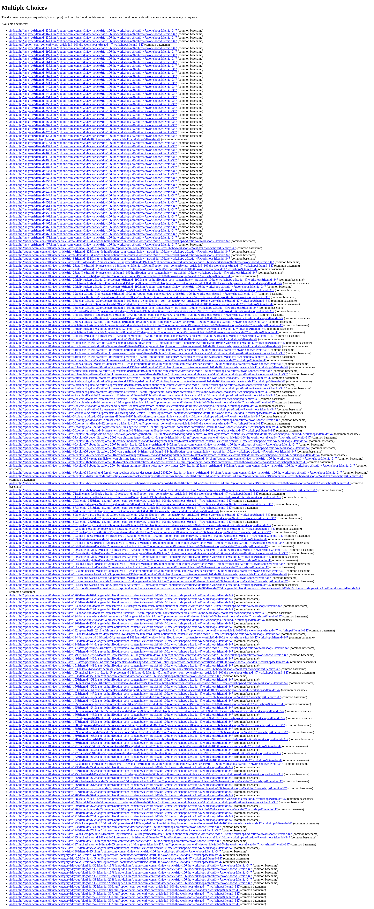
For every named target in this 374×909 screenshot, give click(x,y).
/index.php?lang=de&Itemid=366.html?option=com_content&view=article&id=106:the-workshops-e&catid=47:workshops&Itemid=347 (93, 72)
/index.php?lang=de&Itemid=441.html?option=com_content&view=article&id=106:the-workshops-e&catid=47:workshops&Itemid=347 (93, 83)
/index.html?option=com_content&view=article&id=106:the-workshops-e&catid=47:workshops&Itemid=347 (76, 44)
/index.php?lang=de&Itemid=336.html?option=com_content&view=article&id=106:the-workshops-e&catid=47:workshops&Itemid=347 (93, 65)
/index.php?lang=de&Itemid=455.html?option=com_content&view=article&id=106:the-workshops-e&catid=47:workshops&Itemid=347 (93, 104)
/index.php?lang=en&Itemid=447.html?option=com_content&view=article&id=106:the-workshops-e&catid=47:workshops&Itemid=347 (93, 192)
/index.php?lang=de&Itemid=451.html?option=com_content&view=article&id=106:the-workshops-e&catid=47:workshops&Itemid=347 (93, 97)
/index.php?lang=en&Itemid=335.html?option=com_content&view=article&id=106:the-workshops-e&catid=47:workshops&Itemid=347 (93, 170)
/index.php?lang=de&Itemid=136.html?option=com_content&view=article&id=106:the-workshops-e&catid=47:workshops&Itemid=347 (93, 30)
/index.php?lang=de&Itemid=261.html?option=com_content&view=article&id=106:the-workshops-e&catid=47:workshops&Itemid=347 (93, 62)
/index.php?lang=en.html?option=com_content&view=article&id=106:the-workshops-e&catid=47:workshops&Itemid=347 (84, 139)
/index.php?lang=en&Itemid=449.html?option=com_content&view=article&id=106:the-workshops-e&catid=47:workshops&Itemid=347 (93, 199)
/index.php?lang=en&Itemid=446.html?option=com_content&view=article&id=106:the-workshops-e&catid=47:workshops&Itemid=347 (93, 188)
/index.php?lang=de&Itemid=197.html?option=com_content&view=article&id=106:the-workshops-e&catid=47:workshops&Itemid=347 (93, 55)
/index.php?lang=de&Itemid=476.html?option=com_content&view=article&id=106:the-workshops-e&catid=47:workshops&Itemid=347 (93, 142)
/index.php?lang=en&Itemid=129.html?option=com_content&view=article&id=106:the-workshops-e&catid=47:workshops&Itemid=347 (93, 135)
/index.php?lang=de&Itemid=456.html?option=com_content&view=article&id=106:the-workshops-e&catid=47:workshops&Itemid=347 (93, 107)
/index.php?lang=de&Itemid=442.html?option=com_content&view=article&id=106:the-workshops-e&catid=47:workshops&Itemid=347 (93, 86)
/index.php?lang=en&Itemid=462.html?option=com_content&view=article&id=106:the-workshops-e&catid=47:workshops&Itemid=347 (93, 209)
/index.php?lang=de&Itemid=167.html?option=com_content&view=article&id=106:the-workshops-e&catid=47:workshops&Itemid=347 (93, 34)
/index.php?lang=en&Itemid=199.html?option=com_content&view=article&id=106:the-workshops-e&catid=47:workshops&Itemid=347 (93, 163)
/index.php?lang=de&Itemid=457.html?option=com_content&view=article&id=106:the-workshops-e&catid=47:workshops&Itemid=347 (93, 114)
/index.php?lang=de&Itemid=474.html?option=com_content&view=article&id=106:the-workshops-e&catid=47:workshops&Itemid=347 (93, 132)
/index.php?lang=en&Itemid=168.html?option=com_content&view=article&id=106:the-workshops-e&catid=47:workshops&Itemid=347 (93, 153)
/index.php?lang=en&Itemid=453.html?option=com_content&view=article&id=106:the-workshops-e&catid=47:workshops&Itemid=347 (93, 213)
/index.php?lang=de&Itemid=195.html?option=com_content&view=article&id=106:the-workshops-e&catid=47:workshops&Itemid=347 (93, 51)
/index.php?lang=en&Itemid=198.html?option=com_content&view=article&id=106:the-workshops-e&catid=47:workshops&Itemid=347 (93, 160)
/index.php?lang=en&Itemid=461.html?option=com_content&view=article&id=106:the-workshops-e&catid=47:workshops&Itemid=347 (93, 206)
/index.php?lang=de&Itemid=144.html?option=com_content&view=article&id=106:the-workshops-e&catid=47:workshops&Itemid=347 (93, 41)
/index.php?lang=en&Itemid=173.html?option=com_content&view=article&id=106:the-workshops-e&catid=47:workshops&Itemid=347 (93, 156)
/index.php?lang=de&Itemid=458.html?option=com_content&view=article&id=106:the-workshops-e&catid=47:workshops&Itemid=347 (93, 111)
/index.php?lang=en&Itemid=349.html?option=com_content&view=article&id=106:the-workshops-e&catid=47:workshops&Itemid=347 (93, 178)
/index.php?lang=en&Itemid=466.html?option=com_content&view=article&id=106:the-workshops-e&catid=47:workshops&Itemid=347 (93, 227)
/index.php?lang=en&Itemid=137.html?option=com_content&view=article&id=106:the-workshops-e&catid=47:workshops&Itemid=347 (93, 146)
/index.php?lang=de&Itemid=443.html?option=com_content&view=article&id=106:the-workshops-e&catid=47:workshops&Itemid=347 (93, 90)
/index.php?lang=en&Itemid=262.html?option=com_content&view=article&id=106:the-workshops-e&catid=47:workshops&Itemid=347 (93, 167)
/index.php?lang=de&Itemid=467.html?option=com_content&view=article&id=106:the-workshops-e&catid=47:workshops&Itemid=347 (93, 125)
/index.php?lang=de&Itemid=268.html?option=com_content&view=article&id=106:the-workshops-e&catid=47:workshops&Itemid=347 (93, 69)
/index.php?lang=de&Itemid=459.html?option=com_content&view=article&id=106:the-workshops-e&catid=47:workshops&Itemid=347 (93, 118)
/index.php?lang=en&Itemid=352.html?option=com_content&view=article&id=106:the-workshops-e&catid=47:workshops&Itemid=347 (93, 185)
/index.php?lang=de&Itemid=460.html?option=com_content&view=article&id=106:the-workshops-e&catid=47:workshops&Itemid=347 (93, 121)
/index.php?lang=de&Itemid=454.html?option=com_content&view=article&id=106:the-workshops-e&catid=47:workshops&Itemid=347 (93, 100)
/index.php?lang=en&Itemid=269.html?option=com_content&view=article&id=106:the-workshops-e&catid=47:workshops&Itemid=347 (93, 174)
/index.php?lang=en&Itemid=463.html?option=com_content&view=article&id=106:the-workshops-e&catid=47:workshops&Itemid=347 (93, 216)
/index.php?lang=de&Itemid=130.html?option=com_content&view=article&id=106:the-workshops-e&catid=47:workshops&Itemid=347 (93, 37)
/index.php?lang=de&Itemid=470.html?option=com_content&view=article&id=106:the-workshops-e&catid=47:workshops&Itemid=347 (93, 128)
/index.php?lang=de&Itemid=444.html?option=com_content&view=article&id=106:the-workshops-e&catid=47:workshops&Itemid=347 (93, 93)
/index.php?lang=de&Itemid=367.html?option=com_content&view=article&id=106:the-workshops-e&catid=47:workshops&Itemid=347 (93, 76)
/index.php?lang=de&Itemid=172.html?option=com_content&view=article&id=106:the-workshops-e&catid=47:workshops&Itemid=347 (93, 48)
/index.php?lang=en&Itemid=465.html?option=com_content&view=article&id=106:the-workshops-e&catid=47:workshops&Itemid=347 (93, 223)
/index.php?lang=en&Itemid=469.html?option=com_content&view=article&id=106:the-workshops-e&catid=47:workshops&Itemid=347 (93, 234)
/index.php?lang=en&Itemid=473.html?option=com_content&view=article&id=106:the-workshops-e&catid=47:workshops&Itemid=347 (93, 237)
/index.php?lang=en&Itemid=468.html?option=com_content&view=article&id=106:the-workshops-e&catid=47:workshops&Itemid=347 (93, 230)
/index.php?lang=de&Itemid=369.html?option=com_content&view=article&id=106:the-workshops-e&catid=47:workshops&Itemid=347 (93, 79)
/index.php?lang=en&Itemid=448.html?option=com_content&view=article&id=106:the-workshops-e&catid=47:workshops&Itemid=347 (93, 195)
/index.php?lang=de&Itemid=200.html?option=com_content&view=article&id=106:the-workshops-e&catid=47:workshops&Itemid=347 (93, 58)
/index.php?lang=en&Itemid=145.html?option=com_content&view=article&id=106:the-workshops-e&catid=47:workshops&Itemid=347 (93, 149)
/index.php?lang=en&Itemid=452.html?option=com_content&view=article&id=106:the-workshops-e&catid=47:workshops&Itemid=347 (93, 202)
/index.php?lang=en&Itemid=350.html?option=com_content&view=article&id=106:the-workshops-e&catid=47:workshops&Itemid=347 (93, 181)
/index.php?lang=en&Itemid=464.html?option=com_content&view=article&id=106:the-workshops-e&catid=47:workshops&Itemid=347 (93, 220)
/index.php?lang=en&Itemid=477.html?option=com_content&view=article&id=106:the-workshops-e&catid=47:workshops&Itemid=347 (93, 244)
